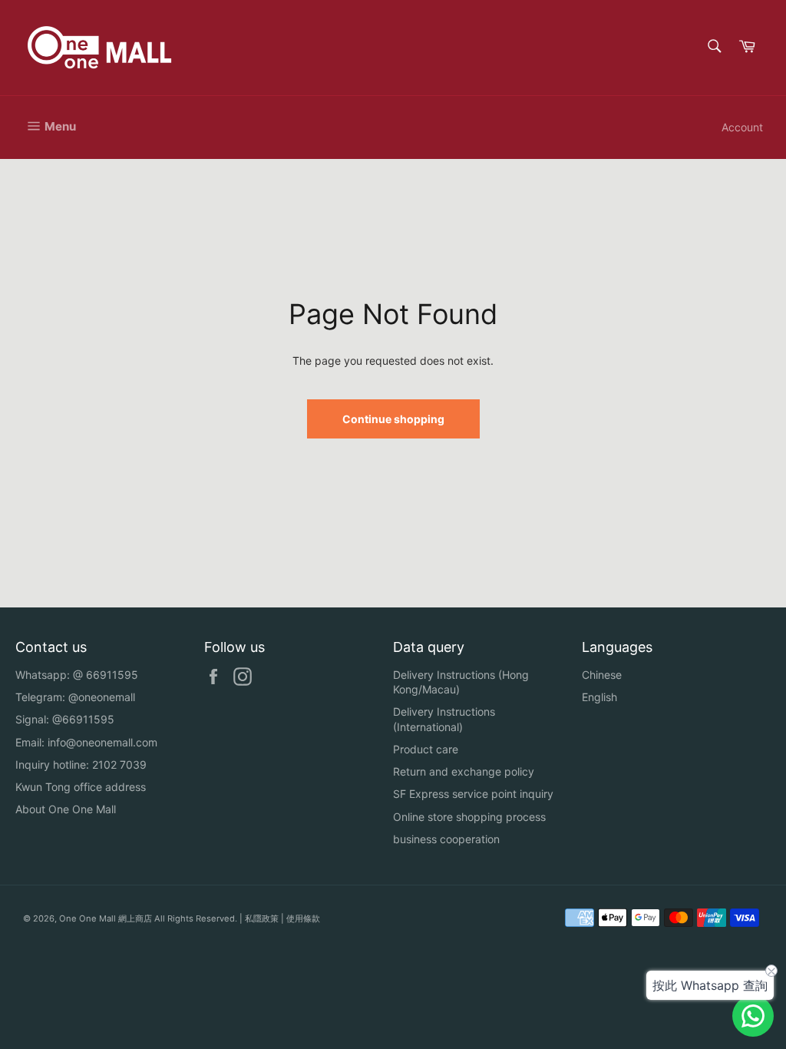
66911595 (112, 674)
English (599, 696)
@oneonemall (101, 696)
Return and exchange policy (463, 771)
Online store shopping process (469, 816)
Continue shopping (393, 418)
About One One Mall (65, 809)
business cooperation (446, 838)
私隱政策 (262, 918)
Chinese (602, 674)
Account (742, 127)
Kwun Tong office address (80, 786)
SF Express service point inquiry (473, 793)
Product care (425, 749)
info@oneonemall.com (102, 742)
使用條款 (303, 918)
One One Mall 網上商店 (105, 918)
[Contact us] (753, 1016)
